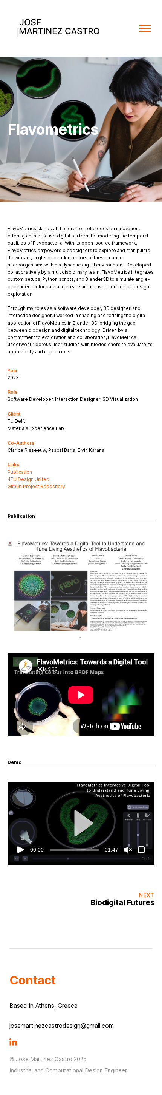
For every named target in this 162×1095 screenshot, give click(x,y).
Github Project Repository (36, 486)
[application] (81, 823)
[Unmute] (128, 849)
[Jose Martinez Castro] (58, 28)
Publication (20, 472)
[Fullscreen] (141, 849)
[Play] (20, 849)
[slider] (74, 850)
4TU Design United (28, 479)
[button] (81, 823)
